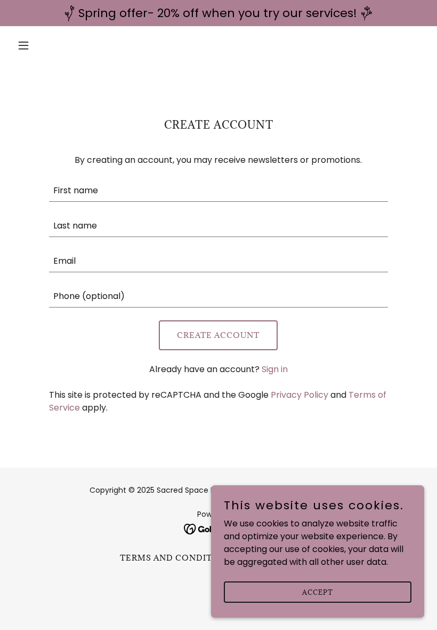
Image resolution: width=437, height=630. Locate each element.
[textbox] (218, 190)
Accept (317, 591)
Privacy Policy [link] (299, 395)
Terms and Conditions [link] (177, 558)
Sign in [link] (275, 369)
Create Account (218, 335)
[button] (44, 45)
